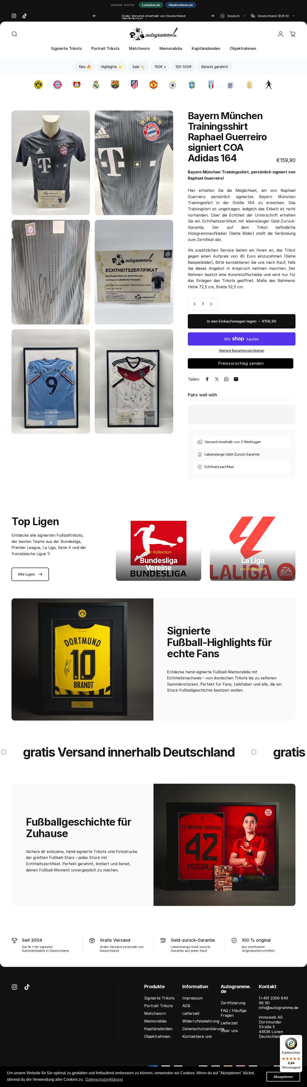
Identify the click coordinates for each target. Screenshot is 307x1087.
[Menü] (299, 1038)
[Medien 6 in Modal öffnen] (134, 381)
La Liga (252, 560)
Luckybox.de (151, 5)
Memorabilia (155, 1021)
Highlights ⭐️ (112, 67)
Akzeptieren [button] (283, 1077)
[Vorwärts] (212, 16)
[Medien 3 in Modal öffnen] (51, 272)
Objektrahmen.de (181, 5)
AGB (186, 1005)
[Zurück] (94, 16)
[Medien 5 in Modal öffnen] (51, 381)
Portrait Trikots (158, 1005)
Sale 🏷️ (138, 67)
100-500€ (184, 67)
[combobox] (233, 16)
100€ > (160, 67)
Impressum (192, 998)
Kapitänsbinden (158, 1028)
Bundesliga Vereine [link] (158, 564)
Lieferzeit (191, 1013)
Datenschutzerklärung (203, 1028)
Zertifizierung (233, 1002)
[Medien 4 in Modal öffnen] (134, 272)
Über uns (229, 1030)
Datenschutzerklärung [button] (104, 1079)
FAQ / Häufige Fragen (233, 1013)
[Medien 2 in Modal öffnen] (134, 163)
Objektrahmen (157, 1036)
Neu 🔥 (85, 67)
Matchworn (155, 1013)
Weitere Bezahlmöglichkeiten (241, 350)
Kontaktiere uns (197, 1036)
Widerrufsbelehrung (200, 1021)
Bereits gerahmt (214, 67)
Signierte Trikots (159, 998)
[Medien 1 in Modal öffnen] (51, 163)
